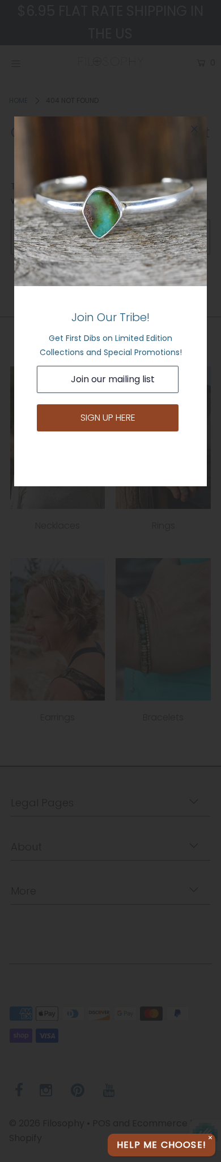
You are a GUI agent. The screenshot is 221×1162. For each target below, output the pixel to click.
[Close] (194, 128)
